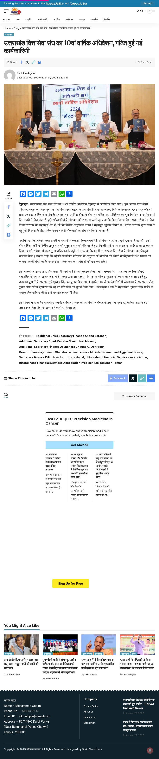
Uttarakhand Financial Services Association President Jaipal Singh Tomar (70, 362)
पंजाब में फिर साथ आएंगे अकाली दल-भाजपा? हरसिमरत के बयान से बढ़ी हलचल (138, 726)
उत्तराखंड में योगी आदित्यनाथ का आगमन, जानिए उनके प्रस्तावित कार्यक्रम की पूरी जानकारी (97, 664)
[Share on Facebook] (21, 62)
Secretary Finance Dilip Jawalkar (42, 357)
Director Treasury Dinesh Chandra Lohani (48, 352)
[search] (132, 11)
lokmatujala (28, 73)
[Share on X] (27, 62)
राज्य (134, 654)
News (138, 352)
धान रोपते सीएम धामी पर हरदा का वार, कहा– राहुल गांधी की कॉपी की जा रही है (21, 664)
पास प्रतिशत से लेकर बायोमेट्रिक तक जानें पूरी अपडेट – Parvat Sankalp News (138, 704)
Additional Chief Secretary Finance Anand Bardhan (70, 335)
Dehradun (98, 346)
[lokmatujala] (15, 11)
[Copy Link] (33, 62)
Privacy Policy (55, 3)
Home (7, 28)
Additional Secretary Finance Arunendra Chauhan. (54, 346)
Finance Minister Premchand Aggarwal (106, 352)
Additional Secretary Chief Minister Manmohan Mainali (57, 341)
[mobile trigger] (7, 11)
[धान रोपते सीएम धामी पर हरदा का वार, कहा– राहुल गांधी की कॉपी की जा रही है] (21, 644)
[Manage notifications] (150, 750)
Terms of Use (78, 3)
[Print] (39, 62)
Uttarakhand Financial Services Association (116, 357)
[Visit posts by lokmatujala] (10, 75)
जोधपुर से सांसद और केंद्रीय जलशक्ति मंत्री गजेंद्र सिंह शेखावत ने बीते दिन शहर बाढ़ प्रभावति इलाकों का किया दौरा (79, 465)
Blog (16, 28)
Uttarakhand (75, 357)
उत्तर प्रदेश (87, 654)
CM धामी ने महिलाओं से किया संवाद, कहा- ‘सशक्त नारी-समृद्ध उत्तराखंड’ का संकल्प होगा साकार (137, 664)
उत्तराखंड (8, 35)
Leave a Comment (136, 396)
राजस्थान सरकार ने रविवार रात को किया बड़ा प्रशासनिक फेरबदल (53, 462)
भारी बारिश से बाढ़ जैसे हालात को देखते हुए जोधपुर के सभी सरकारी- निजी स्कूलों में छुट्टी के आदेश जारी (104, 465)
